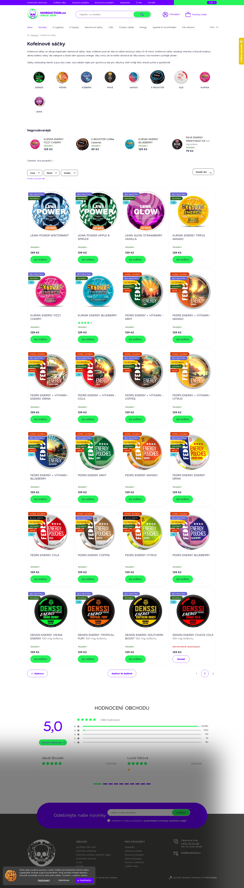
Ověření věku (59, 2)
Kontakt (151, 2)
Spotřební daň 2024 (86, 847)
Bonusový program (104, 2)
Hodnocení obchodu (37, 2)
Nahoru (39, 673)
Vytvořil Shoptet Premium (187, 877)
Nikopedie (125, 2)
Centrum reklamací (134, 862)
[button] (97, 783)
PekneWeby (210, 877)
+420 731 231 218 (190, 843)
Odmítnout (64, 880)
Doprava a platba (80, 2)
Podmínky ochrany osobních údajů (93, 854)
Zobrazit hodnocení (51, 742)
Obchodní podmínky (86, 850)
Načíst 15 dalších (122, 673)
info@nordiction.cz (191, 852)
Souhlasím (85, 880)
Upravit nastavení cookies (103, 877)
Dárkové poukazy (133, 858)
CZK (211, 2)
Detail (181, 658)
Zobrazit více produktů (39, 160)
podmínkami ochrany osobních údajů (165, 820)
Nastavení (44, 880)
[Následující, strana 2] (205, 673)
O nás (139, 2)
